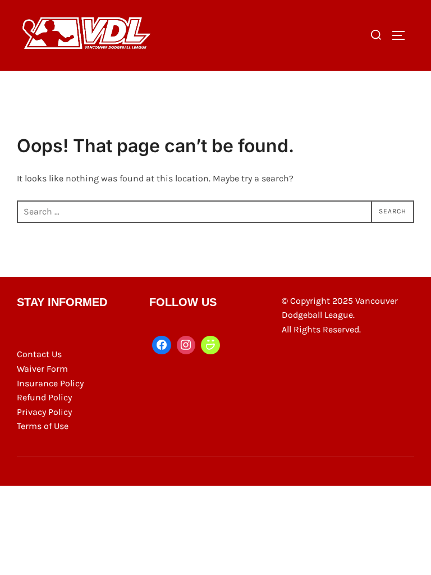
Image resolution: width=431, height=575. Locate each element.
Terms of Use (42, 426)
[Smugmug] (210, 345)
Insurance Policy (50, 383)
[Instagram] (186, 345)
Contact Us (39, 354)
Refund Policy (44, 397)
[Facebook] (161, 345)
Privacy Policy (44, 412)
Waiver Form (42, 368)
